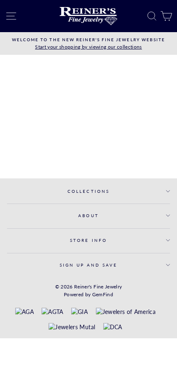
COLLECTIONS (88, 191)
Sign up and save (89, 264)
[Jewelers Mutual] (72, 327)
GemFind (102, 294)
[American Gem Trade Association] (52, 312)
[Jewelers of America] (126, 312)
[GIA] (79, 312)
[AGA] (24, 312)
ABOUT (88, 215)
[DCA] (112, 327)
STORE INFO (88, 240)
